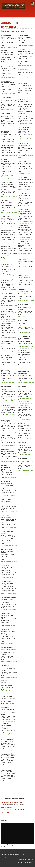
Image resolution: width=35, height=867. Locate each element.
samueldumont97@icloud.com (9, 445)
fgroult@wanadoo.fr (10, 625)
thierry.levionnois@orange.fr (26, 221)
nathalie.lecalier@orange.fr (25, 65)
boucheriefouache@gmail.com (9, 495)
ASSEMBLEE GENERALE (8, 808)
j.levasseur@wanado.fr (27, 205)
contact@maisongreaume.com (9, 609)
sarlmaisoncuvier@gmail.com (8, 337)
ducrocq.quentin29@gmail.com (9, 400)
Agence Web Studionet (6, 857)
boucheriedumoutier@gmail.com (9, 461)
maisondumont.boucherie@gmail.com (10, 432)
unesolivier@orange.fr (27, 346)
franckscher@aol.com (27, 454)
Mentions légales (22, 859)
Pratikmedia (12, 855)
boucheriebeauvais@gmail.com (9, 77)
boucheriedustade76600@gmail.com (10, 47)
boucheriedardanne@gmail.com (9, 366)
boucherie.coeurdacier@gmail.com (10, 242)
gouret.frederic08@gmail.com (8, 593)
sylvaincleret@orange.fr (11, 226)
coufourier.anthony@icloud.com (9, 319)
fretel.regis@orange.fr (10, 527)
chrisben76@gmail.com (28, 108)
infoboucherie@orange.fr (7, 382)
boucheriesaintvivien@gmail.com (9, 351)
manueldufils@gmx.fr (10, 414)
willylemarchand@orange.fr (26, 138)
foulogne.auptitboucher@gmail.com (10, 511)
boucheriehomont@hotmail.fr (9, 782)
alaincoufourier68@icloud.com (9, 305)
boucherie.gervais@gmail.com (9, 561)
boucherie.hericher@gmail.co (8, 750)
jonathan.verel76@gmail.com (25, 470)
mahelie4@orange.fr (10, 703)
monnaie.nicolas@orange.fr (25, 316)
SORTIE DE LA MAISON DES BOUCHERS (12, 802)
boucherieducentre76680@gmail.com (10, 212)
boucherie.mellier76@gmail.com (26, 300)
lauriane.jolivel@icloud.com (8, 643)
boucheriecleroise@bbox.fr (8, 93)
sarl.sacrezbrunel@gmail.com (25, 439)
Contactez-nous (30, 859)
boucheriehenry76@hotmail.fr (8, 734)
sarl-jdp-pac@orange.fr (11, 155)
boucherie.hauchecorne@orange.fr (10, 661)
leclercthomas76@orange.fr (26, 94)
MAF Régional (5, 813)
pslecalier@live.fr (26, 77)
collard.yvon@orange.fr (11, 289)
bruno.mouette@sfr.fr (27, 332)
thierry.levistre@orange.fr (25, 237)
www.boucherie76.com (24, 401)
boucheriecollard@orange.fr (8, 275)
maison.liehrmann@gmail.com (26, 253)
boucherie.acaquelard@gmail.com (10, 196)
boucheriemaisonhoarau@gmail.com (10, 766)
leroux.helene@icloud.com (25, 154)
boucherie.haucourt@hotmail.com (9, 677)
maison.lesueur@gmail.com (25, 189)
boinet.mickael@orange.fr (7, 127)
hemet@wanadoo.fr (10, 719)
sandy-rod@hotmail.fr (27, 269)
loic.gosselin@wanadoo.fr (7, 577)
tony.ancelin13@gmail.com (8, 62)
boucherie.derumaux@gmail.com (10, 545)
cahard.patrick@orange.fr (8, 175)
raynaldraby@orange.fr (28, 398)
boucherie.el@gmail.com (24, 367)
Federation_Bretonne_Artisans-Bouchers (12, 845)
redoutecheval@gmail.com (25, 419)
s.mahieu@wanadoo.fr (27, 286)
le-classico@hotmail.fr (10, 477)
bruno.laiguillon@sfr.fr (27, 45)
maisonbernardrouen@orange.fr (9, 109)
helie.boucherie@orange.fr (8, 691)
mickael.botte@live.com (11, 141)
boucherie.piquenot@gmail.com (26, 382)
